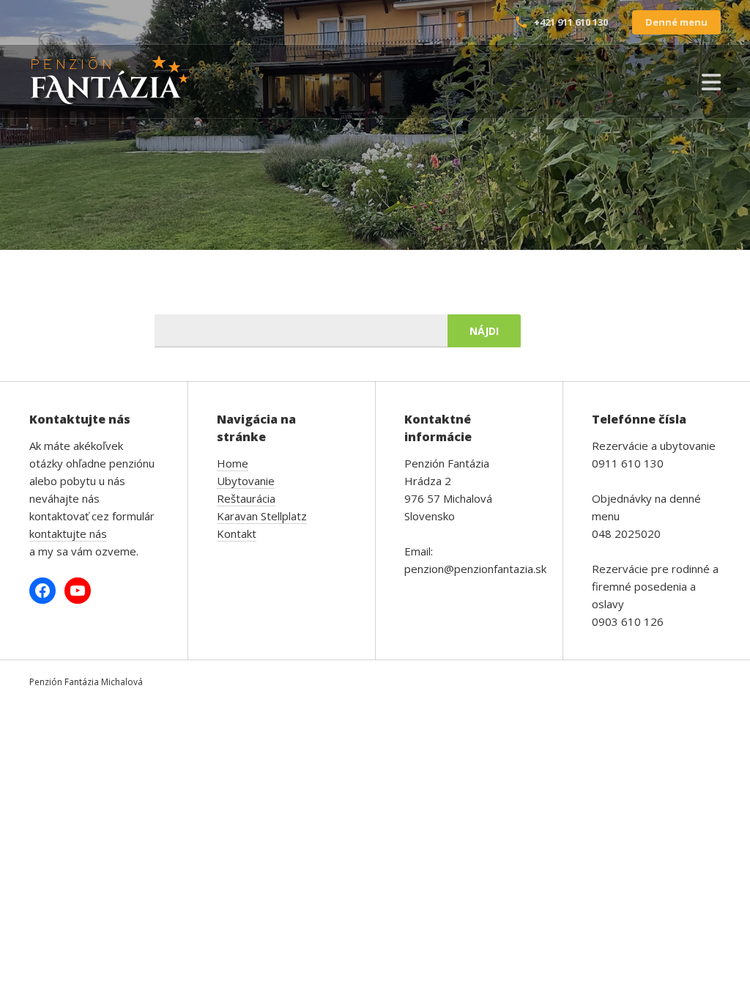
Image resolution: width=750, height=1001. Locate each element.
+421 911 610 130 (571, 22)
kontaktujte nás (68, 533)
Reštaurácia (246, 498)
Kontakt (236, 533)
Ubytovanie (246, 480)
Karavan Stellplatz (262, 516)
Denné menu (676, 22)
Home (232, 463)
